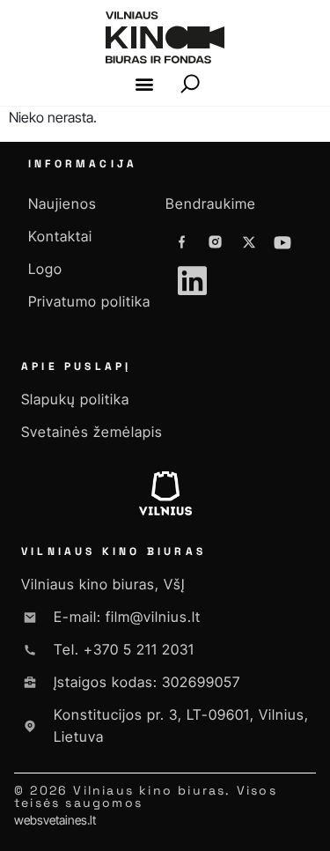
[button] (143, 84)
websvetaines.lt (55, 819)
